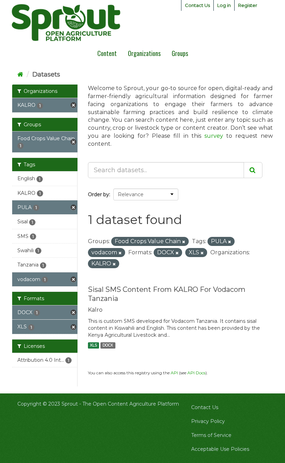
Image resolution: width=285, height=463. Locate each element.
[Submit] (253, 170)
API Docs (196, 372)
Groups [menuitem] (180, 53)
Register (247, 5)
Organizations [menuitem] (144, 53)
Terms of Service (211, 435)
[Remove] (183, 241)
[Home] (20, 74)
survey (213, 136)
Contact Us (197, 5)
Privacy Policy (208, 421)
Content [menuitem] (107, 53)
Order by (98, 194)
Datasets (46, 74)
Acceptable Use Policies (220, 449)
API (174, 372)
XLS (93, 345)
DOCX (108, 345)
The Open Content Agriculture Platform (130, 404)
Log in (224, 5)
